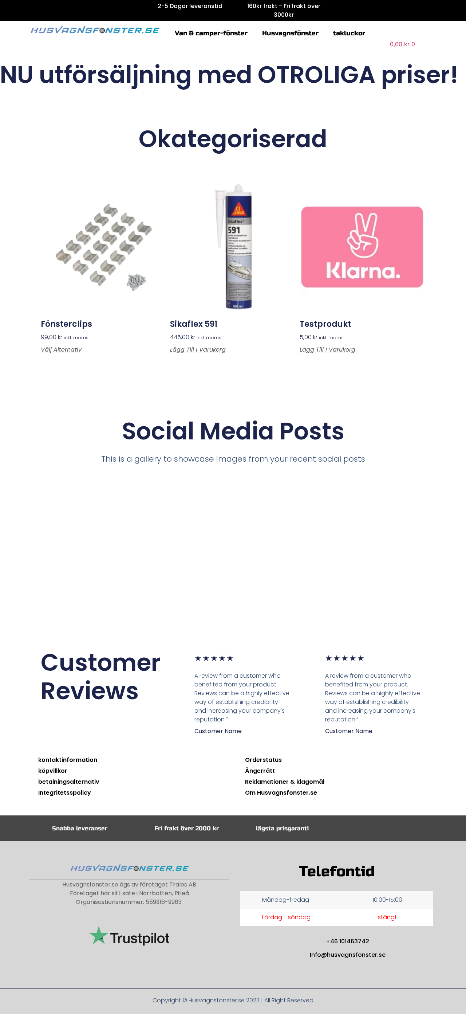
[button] (397, 32)
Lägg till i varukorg (198, 350)
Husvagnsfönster (290, 33)
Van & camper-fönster (211, 33)
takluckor (349, 33)
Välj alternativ (61, 350)
